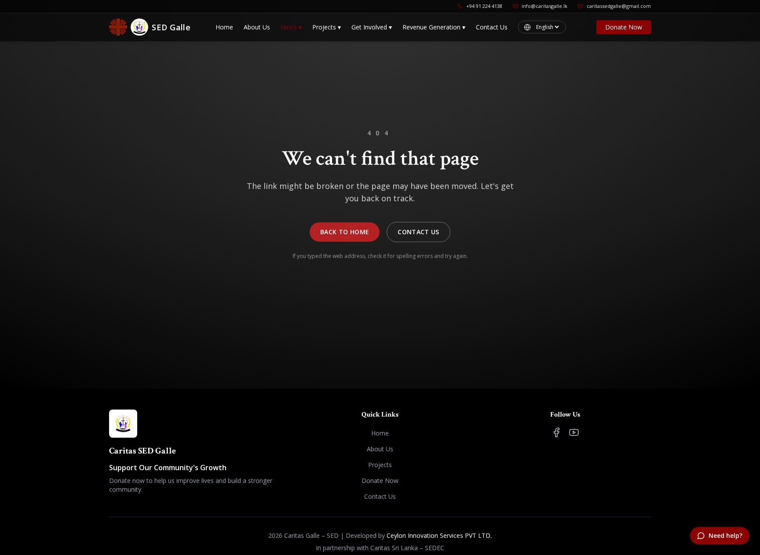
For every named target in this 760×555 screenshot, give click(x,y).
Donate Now (623, 27)
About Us (257, 27)
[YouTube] (574, 432)
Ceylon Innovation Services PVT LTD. (439, 535)
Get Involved (371, 27)
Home (224, 27)
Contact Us (492, 27)
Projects (326, 27)
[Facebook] (556, 432)
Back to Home (344, 232)
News (291, 27)
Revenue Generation (433, 27)
